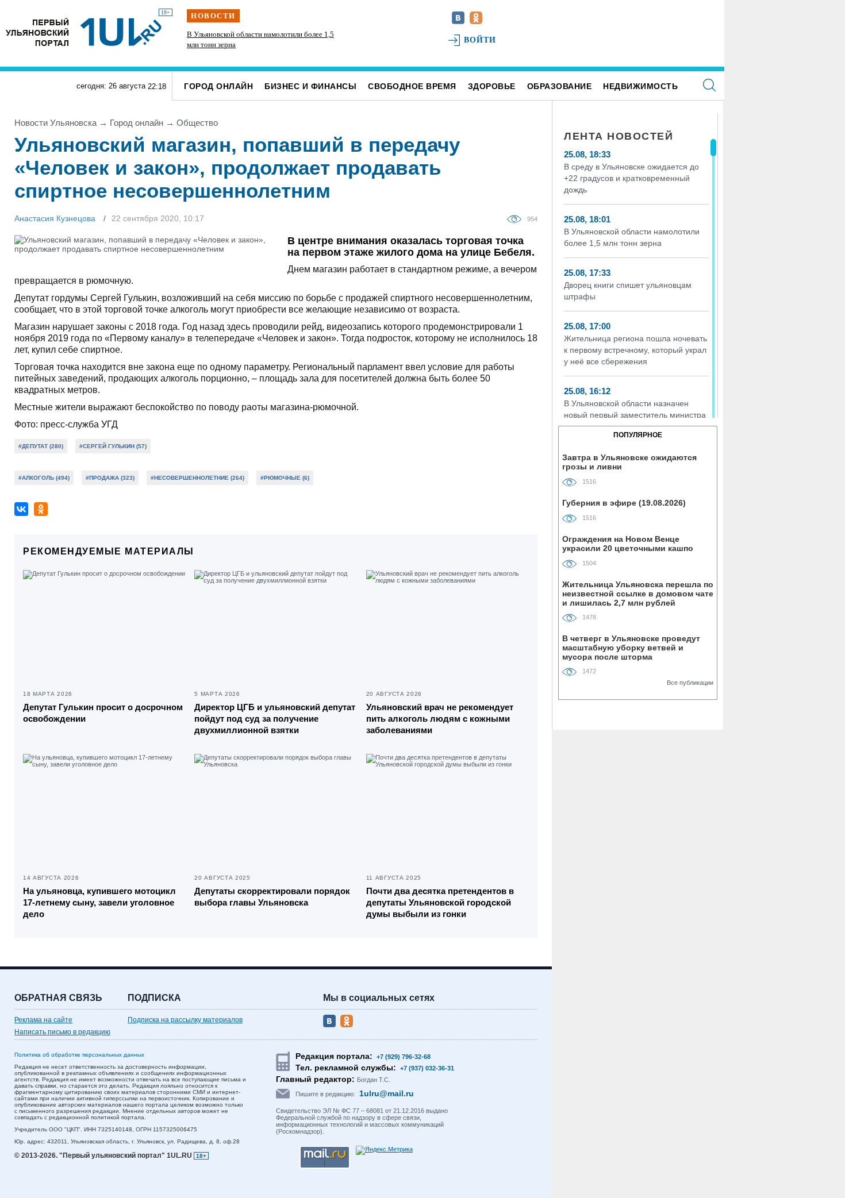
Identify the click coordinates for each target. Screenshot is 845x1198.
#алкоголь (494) (44, 478)
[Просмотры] (517, 218)
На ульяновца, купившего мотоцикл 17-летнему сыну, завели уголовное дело (99, 902)
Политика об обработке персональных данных (79, 1054)
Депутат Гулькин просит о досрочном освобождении (103, 712)
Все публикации (690, 682)
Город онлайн (218, 86)
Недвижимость (640, 86)
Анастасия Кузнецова (54, 218)
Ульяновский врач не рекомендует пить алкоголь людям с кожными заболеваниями (439, 718)
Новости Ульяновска (55, 123)
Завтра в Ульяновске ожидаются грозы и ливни (629, 462)
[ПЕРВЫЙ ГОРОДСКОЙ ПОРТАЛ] (37, 32)
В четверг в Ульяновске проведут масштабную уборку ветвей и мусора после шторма (631, 647)
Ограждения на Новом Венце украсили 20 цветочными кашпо (627, 543)
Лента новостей (618, 136)
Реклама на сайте (43, 1020)
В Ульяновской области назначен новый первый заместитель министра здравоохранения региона (635, 415)
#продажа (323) (110, 478)
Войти (480, 40)
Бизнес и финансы (310, 86)
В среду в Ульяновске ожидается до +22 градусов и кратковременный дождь (631, 178)
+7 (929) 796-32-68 (404, 1056)
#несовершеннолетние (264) (197, 478)
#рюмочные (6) (284, 478)
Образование (559, 86)
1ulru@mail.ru (386, 1093)
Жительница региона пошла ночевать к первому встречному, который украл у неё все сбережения (635, 350)
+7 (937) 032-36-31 (427, 1068)
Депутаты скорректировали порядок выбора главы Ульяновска (272, 896)
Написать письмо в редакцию (62, 1032)
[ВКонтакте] (21, 509)
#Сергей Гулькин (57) (113, 446)
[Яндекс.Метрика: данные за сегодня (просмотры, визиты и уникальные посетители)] (384, 1150)
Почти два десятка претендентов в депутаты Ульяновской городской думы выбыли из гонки (440, 902)
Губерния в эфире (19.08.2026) (624, 502)
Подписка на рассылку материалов (185, 1020)
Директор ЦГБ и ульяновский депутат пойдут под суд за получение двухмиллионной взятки (274, 718)
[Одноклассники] (41, 509)
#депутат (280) (40, 446)
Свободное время (412, 86)
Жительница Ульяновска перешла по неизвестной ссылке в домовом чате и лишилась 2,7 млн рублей (637, 593)
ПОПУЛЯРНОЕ (637, 435)
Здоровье (492, 86)
